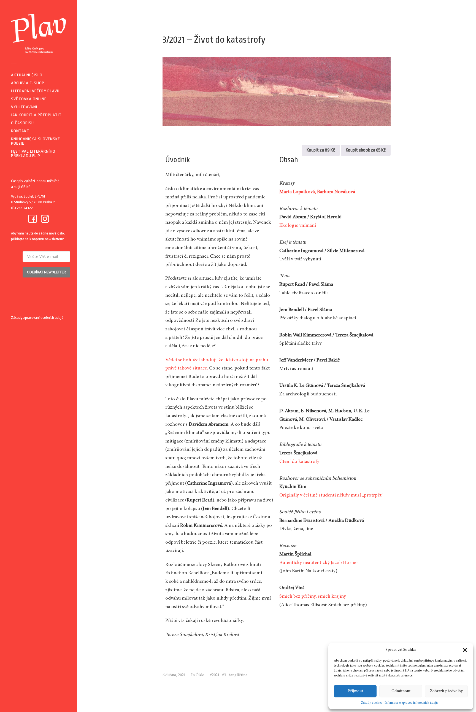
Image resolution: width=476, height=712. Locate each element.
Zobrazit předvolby (446, 691)
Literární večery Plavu (35, 91)
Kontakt (20, 131)
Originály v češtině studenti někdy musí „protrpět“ (331, 495)
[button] (465, 650)
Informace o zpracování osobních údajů (411, 703)
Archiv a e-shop (27, 83)
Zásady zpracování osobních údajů (37, 317)
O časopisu (22, 123)
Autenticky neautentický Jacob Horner (318, 562)
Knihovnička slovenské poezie (35, 141)
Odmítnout (400, 691)
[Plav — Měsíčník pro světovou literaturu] (38, 33)
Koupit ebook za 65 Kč (366, 150)
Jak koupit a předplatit (36, 115)
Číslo (200, 675)
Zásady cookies (371, 703)
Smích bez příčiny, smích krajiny (312, 596)
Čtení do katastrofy (299, 461)
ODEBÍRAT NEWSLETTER (46, 272)
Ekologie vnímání (297, 225)
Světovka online (29, 99)
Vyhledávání (24, 107)
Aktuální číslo (26, 75)
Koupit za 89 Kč (321, 150)
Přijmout (355, 691)
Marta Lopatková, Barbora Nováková (317, 192)
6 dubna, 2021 (174, 675)
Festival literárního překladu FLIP (33, 153)
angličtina (238, 675)
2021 (216, 675)
